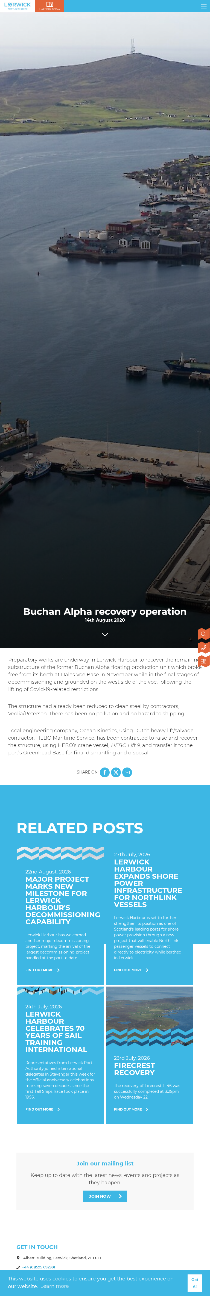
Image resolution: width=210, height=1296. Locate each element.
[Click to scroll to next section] (105, 633)
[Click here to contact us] (204, 648)
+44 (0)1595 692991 (38, 1267)
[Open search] (204, 634)
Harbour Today (49, 9)
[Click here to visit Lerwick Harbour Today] (204, 662)
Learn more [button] (54, 1286)
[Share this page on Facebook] (105, 772)
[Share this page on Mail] (127, 772)
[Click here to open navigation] (204, 6)
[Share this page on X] (116, 772)
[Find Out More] (60, 916)
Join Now (100, 1196)
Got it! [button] (194, 1282)
